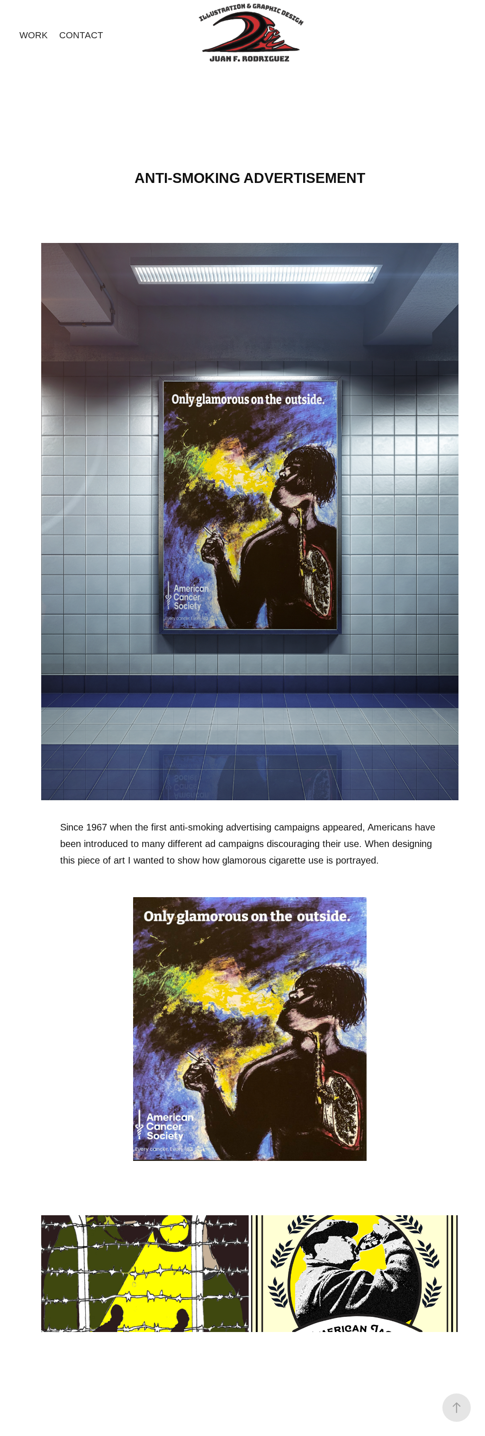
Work (33, 35)
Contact (81, 35)
